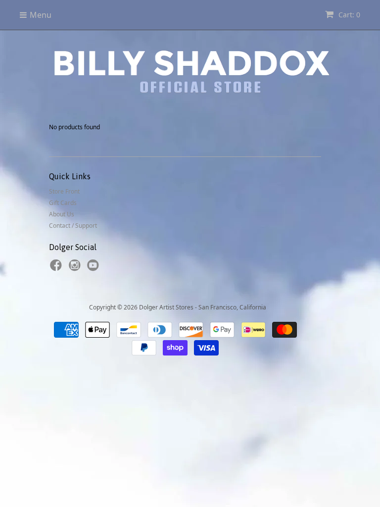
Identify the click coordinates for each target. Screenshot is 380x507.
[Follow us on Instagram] (76, 268)
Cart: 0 (348, 14)
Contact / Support (73, 225)
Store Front (64, 191)
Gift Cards (63, 203)
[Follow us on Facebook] (57, 268)
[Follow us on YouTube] (94, 268)
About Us (61, 214)
